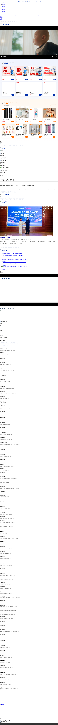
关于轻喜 (1, 18)
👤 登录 (36, 1)
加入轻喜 (1, 19)
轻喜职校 (1, 16)
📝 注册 (40, 1)
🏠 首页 (17, 1)
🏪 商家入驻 (22, 1)
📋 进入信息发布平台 (29, 1)
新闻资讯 (1, 17)
